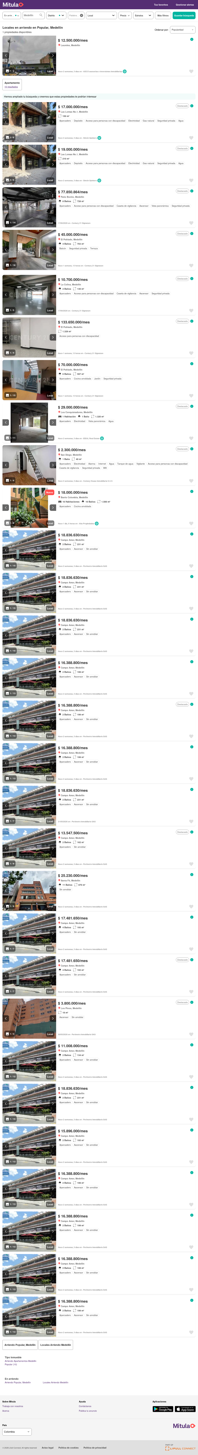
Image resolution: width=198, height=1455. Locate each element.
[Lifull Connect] (180, 1449)
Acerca (5, 1410)
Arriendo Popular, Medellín (18, 1382)
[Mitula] (13, 4)
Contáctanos (85, 1406)
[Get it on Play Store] (163, 1409)
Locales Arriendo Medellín (55, 1382)
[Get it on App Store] (185, 1409)
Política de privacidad (95, 1447)
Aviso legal (48, 1447)
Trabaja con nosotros (12, 1406)
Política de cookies (68, 1447)
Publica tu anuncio (88, 1410)
